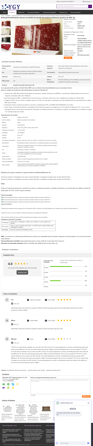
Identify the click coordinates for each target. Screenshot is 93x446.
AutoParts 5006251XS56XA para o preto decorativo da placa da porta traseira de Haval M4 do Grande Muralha (33, 420)
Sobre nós (21, 12)
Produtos (12, 12)
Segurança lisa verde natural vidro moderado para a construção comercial (34, 430)
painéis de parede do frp (53, 370)
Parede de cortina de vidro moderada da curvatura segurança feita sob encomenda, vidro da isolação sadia (33, 434)
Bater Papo (68, 57)
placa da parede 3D (17, 15)
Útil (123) (16, 303)
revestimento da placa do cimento (16, 370)
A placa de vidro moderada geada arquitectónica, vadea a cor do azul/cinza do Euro (54, 431)
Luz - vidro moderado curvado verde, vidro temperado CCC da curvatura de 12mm (11, 441)
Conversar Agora (75, 12)
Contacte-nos (63, 12)
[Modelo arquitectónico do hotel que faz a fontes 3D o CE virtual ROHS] (7, 408)
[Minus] (88, 403)
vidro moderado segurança (32, 425)
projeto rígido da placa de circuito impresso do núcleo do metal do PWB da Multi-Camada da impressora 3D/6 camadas (20, 420)
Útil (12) (16, 324)
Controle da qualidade (49, 12)
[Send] (88, 443)
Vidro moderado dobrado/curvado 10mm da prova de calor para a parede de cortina (12, 436)
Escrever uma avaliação (22, 273)
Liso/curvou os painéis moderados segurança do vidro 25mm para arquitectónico (32, 439)
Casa (4, 12)
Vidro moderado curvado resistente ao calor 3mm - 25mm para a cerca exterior (11, 431)
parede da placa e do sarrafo (36, 370)
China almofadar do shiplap (23, 444)
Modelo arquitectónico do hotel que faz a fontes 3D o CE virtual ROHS (7, 417)
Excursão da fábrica (33, 12)
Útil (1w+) (17, 343)
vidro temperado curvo (9, 425)
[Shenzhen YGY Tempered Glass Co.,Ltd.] (11, 6)
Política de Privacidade (9, 444)
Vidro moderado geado (53, 425)
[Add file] (57, 443)
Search (90, 6)
